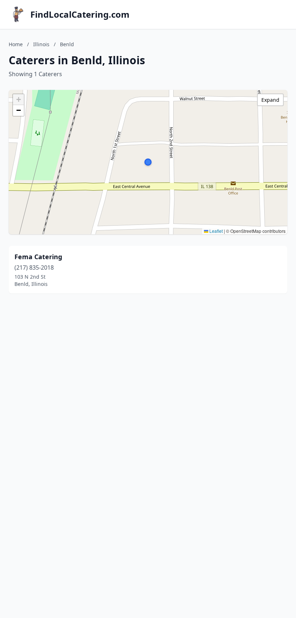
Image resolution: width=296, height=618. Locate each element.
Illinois (41, 44)
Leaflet (215, 231)
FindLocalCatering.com (80, 14)
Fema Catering (38, 256)
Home (16, 44)
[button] (148, 162)
